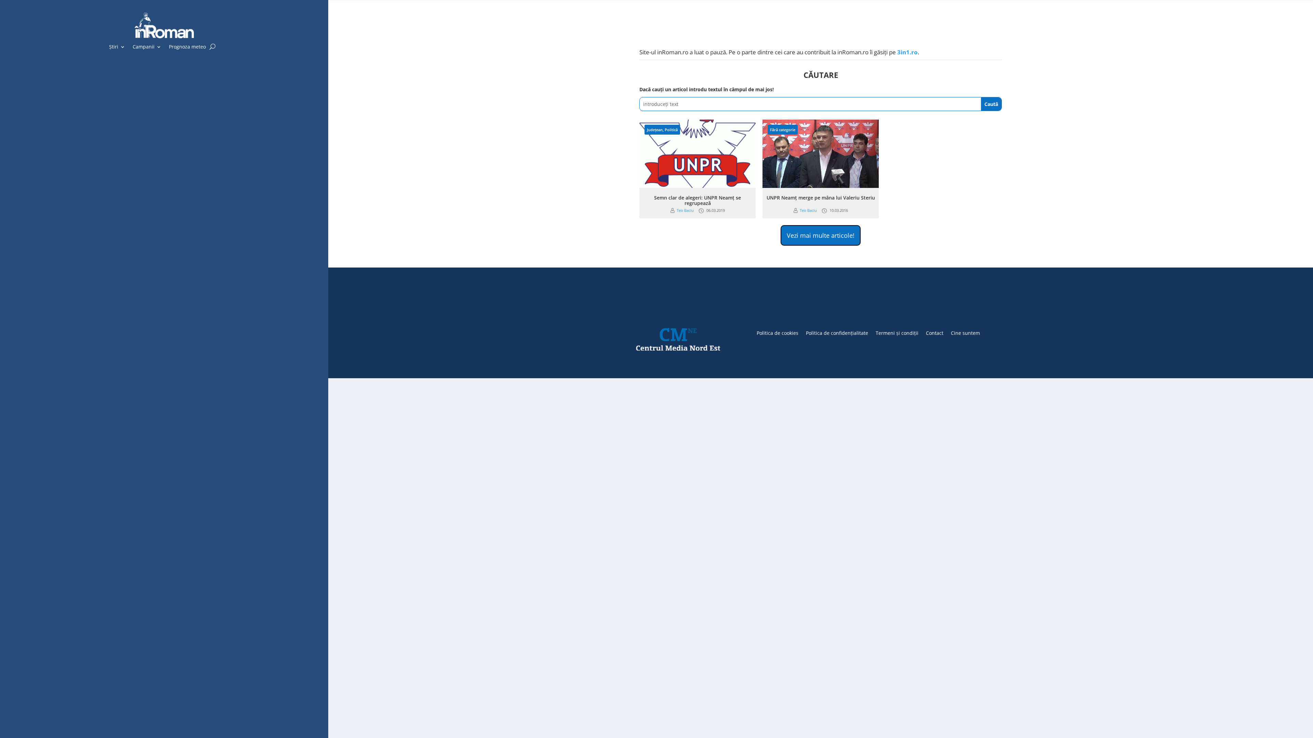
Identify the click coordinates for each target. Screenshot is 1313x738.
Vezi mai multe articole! (820, 235)
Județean (655, 129)
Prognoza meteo (187, 47)
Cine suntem (965, 333)
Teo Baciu (685, 210)
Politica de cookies (777, 333)
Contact (934, 333)
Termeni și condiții (897, 333)
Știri (113, 47)
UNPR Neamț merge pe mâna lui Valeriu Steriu (821, 197)
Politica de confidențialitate (837, 333)
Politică (671, 129)
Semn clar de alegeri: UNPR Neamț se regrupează (697, 200)
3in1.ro (907, 52)
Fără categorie (782, 129)
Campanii (144, 47)
